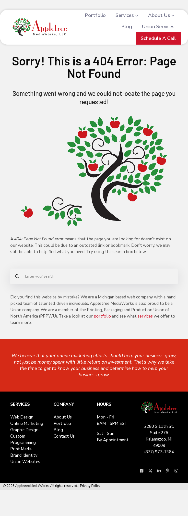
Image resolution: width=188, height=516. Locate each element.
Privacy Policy (90, 486)
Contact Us (64, 436)
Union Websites (25, 462)
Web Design (21, 417)
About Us (63, 417)
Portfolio (62, 423)
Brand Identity (23, 455)
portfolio (102, 316)
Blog (58, 430)
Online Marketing (26, 423)
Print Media (21, 449)
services (145, 316)
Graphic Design (24, 430)
